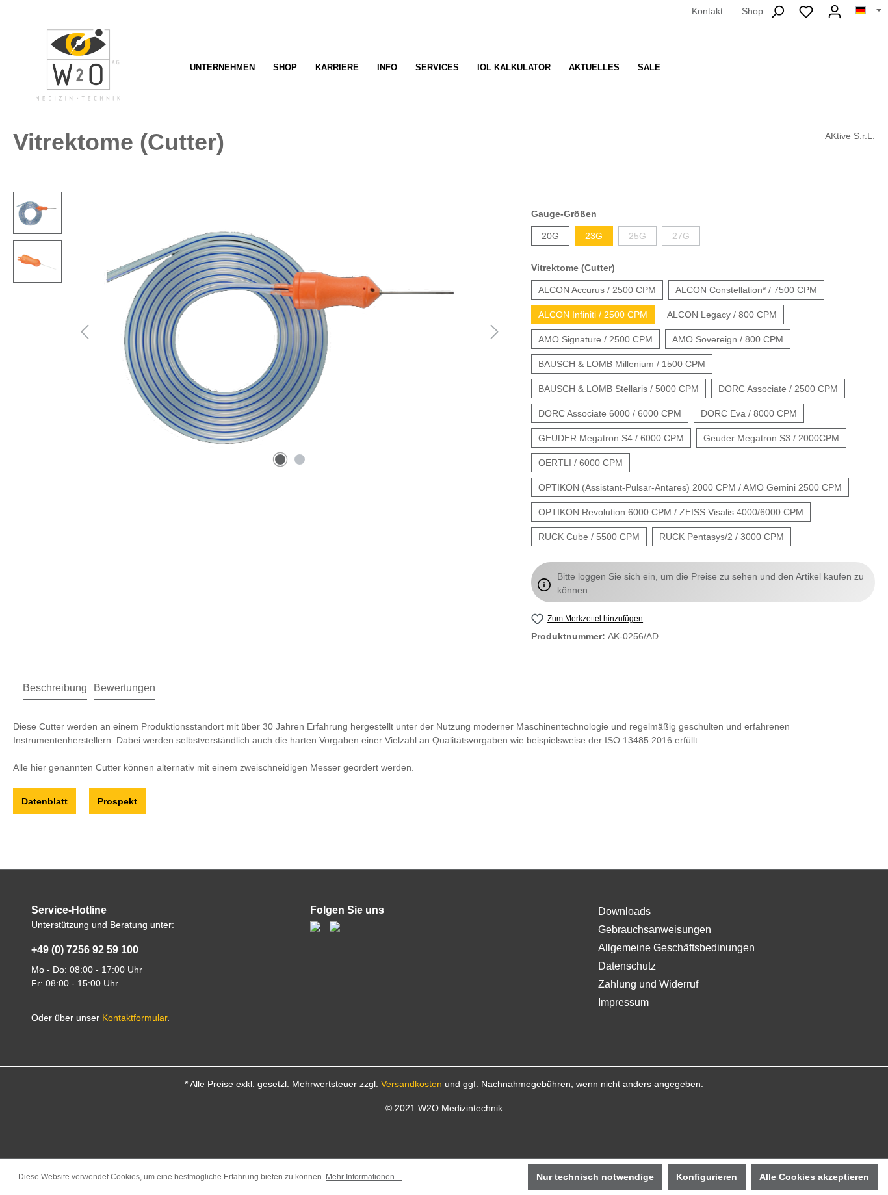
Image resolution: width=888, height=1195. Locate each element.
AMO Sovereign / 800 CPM (727, 339)
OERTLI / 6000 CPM (580, 462)
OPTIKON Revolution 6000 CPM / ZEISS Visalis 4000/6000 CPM (670, 512)
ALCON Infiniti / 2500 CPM (592, 314)
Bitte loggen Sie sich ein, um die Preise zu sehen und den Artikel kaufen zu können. (710, 583)
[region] (259, 331)
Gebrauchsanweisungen (654, 929)
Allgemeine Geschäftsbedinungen (676, 947)
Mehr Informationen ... (364, 1176)
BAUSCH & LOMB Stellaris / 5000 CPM (618, 388)
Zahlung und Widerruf (648, 984)
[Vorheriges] (84, 332)
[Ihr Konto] (834, 11)
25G (637, 236)
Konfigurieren (706, 1177)
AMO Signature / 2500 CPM (595, 339)
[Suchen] (777, 11)
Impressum (623, 1002)
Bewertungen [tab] (124, 687)
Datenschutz (627, 965)
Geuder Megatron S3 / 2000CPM (771, 438)
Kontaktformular (134, 1017)
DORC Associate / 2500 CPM (778, 388)
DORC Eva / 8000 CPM (749, 413)
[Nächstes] (494, 332)
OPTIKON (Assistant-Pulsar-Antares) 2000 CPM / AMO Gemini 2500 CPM (690, 487)
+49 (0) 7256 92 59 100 (84, 949)
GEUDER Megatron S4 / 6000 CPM (611, 438)
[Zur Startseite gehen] (78, 65)
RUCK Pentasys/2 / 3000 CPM (721, 537)
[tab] (55, 688)
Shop (752, 11)
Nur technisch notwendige (595, 1177)
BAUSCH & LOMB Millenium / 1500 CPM (621, 364)
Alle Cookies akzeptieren (814, 1177)
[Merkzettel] (806, 11)
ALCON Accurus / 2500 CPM (597, 290)
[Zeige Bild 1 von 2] (280, 459)
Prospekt (117, 801)
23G (594, 236)
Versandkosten (411, 1084)
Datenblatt (44, 801)
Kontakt (707, 11)
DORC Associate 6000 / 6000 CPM (609, 413)
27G (681, 236)
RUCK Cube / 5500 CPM (589, 537)
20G (550, 236)
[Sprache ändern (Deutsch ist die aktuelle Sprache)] (868, 11)
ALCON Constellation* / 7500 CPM (746, 290)
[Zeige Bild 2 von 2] (299, 459)
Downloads (624, 911)
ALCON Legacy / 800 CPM (722, 314)
